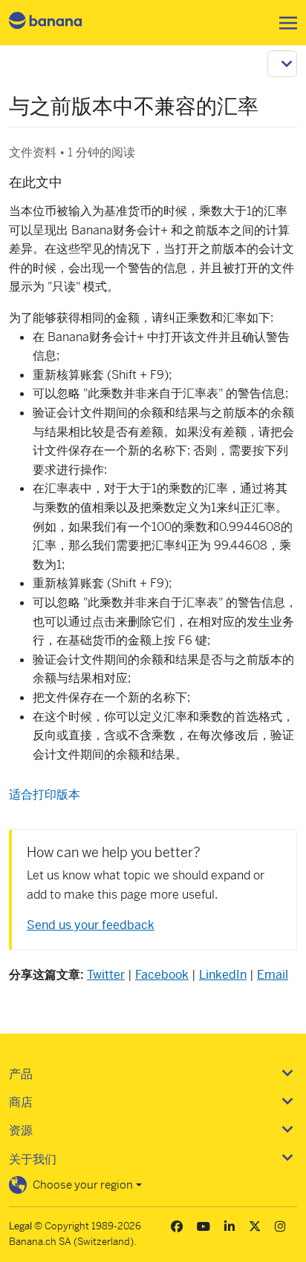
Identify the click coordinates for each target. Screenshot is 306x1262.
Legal (20, 1226)
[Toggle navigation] (283, 23)
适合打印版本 (44, 794)
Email (272, 974)
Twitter (106, 974)
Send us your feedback (90, 925)
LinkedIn (223, 974)
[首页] (58, 22)
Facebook (162, 974)
